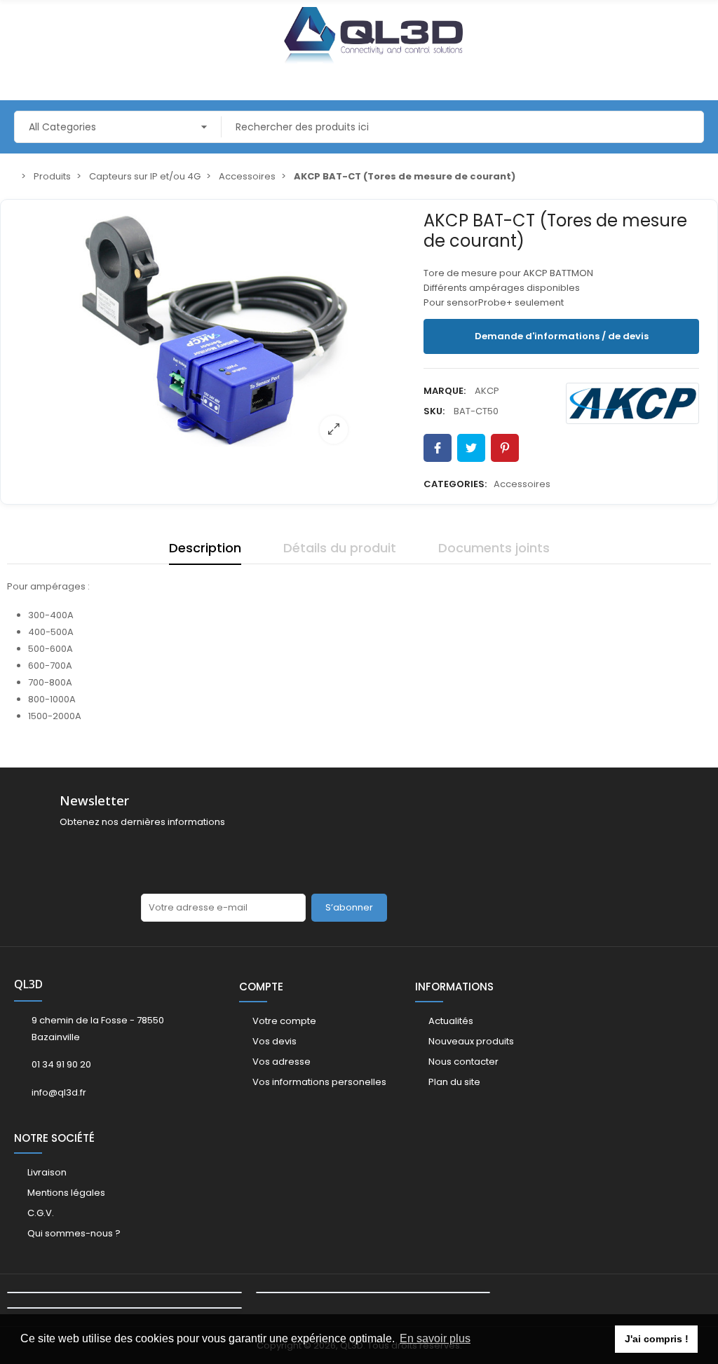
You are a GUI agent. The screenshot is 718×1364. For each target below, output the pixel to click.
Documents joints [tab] (494, 548)
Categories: (455, 484)
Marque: (445, 390)
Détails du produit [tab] (339, 548)
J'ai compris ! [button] (657, 1338)
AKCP (487, 390)
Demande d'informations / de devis (562, 336)
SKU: (434, 411)
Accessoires (522, 484)
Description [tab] (205, 548)
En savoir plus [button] (435, 1338)
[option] (214, 330)
